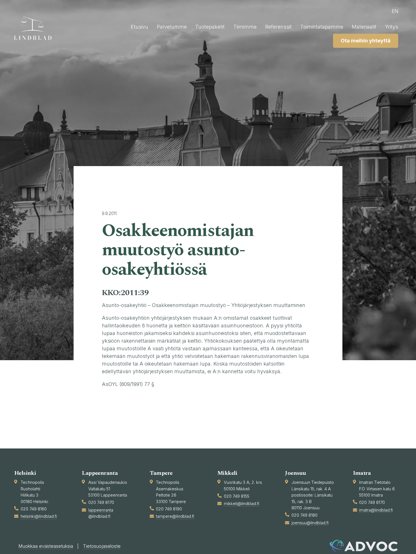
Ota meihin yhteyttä (366, 41)
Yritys (391, 27)
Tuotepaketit (210, 27)
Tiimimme (245, 27)
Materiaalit (364, 27)
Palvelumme (172, 27)
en (395, 11)
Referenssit (278, 27)
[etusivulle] (35, 28)
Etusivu (139, 27)
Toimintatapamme (321, 27)
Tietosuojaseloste (102, 546)
